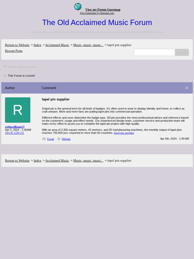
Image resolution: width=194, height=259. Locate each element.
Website (66, 138)
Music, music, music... (88, 45)
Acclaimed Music (57, 45)
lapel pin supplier (124, 132)
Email (50, 138)
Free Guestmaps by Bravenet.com (97, 13)
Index (37, 45)
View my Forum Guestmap (102, 9)
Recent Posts (13, 51)
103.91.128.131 (14, 132)
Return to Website (17, 45)
